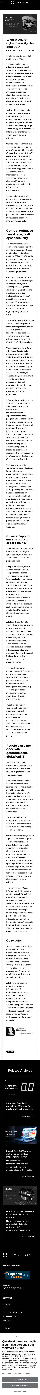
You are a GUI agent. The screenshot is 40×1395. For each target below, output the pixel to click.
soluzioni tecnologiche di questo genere (17, 708)
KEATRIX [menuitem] (7, 1320)
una (19, 894)
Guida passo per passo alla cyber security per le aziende (20, 1214)
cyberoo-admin (25, 56)
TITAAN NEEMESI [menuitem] (11, 1316)
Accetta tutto (20, 1380)
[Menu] (2, 2)
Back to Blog (15, 1047)
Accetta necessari (20, 1386)
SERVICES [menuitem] (7, 1298)
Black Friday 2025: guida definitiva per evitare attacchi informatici (18, 1154)
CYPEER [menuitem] (6, 1304)
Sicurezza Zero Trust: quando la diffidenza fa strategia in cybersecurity (19, 1106)
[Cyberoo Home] (20, 2)
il (19, 502)
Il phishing (15, 490)
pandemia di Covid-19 (20, 459)
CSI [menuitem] (4, 1308)
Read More (26, 1116)
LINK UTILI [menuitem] (7, 1328)
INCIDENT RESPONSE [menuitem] (13, 1312)
